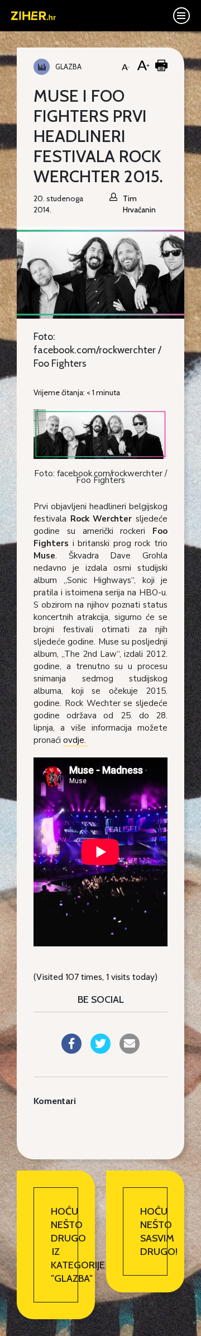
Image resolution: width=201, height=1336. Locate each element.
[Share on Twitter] (100, 1050)
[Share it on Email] (129, 1050)
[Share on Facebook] (71, 1050)
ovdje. (75, 740)
